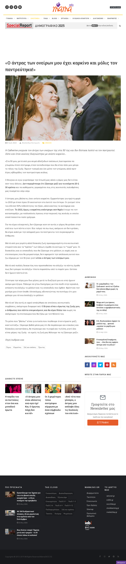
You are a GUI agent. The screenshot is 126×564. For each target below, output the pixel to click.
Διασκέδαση (50, 497)
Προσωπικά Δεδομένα (91, 514)
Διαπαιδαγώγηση (66, 493)
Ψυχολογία (67, 514)
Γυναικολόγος (51, 493)
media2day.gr (112, 512)
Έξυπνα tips (62, 497)
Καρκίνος (17, 347)
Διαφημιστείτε (93, 493)
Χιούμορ (58, 514)
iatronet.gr (111, 496)
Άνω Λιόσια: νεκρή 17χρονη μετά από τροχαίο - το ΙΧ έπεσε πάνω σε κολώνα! (28, 532)
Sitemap (90, 509)
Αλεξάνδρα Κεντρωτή (30, 143)
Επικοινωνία (92, 501)
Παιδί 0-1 (62, 501)
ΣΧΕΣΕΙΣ (48, 143)
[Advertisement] (43, 440)
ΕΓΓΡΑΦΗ (103, 422)
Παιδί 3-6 (49, 506)
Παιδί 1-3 (72, 501)
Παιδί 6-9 (59, 506)
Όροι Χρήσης (92, 505)
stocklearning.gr (113, 508)
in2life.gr (110, 500)
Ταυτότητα (91, 497)
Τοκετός (49, 514)
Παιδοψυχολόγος (52, 510)
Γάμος (8, 347)
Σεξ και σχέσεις (30, 347)
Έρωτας (41, 347)
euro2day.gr (111, 504)
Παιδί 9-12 (69, 506)
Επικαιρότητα (51, 501)
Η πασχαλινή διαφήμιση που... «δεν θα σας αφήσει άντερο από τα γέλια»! (107, 342)
